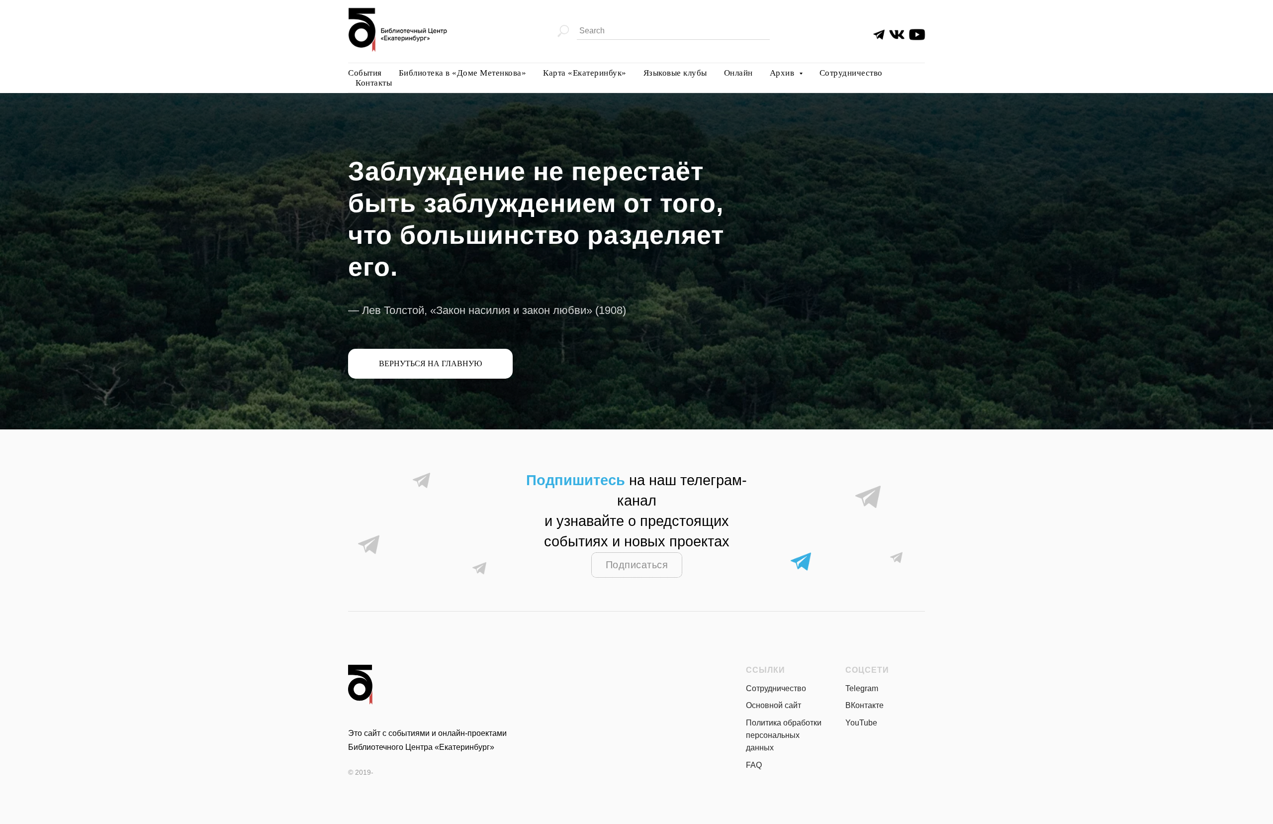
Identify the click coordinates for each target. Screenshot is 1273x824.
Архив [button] (783, 73)
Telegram (861, 688)
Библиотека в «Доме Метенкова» (463, 73)
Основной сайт (773, 705)
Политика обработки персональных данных (783, 735)
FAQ (754, 765)
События (365, 73)
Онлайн (738, 73)
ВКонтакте (864, 705)
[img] (897, 34)
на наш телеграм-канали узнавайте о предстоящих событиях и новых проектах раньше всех (636, 521)
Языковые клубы (675, 73)
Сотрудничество (851, 73)
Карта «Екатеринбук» (585, 73)
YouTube (861, 723)
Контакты (374, 83)
